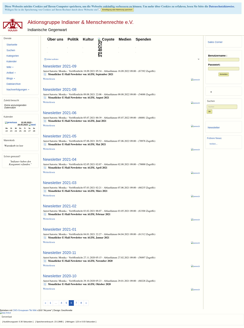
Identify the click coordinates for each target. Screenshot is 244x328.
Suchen (10, 50)
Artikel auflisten (52, 59)
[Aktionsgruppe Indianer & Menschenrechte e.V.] (11, 25)
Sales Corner (215, 42)
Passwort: (214, 64)
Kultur (88, 39)
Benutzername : (217, 55)
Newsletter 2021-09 (59, 66)
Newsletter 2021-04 (59, 159)
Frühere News (214, 138)
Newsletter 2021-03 (59, 183)
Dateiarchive (13, 83)
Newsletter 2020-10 (59, 276)
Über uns (55, 39)
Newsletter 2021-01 (59, 229)
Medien (125, 39)
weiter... (213, 143)
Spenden (143, 39)
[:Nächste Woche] (32, 125)
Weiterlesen (49, 78)
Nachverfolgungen (17, 89)
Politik (73, 39)
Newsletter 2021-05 (59, 136)
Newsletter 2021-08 (59, 89)
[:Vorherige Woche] (11, 122)
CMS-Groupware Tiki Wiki (25, 310)
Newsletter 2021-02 (59, 206)
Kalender (11, 61)
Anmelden (224, 74)
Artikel (10, 72)
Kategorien (12, 55)
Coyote (108, 39)
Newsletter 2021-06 (59, 113)
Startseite (11, 44)
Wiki (9, 67)
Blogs (10, 78)
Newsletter (214, 127)
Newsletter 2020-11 (59, 253)
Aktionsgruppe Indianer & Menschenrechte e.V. (81, 22)
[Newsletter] (45, 74)
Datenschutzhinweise (221, 6)
